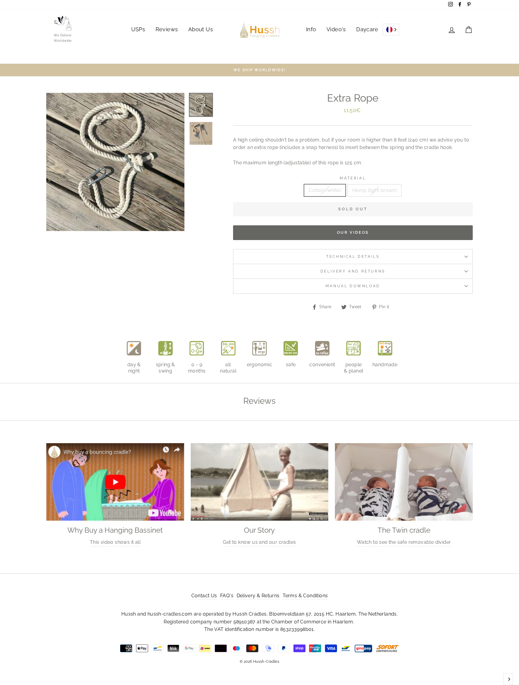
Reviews (167, 29)
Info (311, 29)
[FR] (391, 29)
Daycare (367, 29)
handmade (384, 364)
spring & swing (165, 368)
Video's (336, 29)
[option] (259, 70)
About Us (200, 29)
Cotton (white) (325, 190)
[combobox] (391, 29)
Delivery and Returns (352, 271)
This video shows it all (115, 542)
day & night (134, 368)
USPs (138, 29)
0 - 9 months (196, 368)
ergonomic (259, 364)
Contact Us (204, 595)
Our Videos (353, 232)
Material (353, 178)
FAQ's (226, 595)
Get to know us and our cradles (259, 542)
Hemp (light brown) (374, 190)
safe (291, 364)
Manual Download (353, 286)
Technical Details (352, 256)
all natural (228, 368)
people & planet (353, 368)
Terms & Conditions (305, 595)
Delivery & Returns (258, 595)
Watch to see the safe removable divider (404, 542)
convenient (322, 364)
